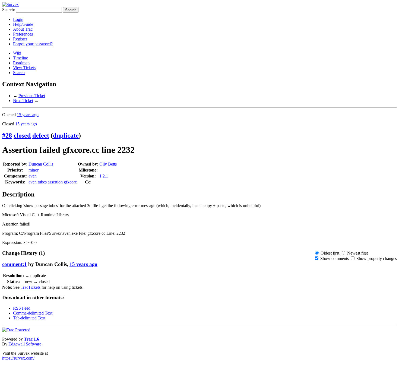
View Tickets (24, 67)
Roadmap (21, 63)
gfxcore (70, 182)
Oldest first (330, 253)
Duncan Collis (40, 164)
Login (18, 19)
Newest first (357, 253)
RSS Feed (21, 308)
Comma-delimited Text (32, 313)
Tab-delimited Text (29, 318)
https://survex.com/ (18, 358)
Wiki (17, 53)
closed (22, 135)
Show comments (334, 258)
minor (33, 170)
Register (20, 39)
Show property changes (376, 258)
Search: (8, 9)
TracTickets (30, 287)
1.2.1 (103, 176)
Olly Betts (108, 164)
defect (40, 135)
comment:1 (14, 264)
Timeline (20, 58)
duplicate (66, 135)
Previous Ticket (31, 95)
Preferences (23, 34)
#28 (7, 135)
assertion (55, 182)
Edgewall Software (24, 344)
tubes (42, 182)
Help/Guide (23, 24)
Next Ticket (23, 100)
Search (19, 72)
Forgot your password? (33, 44)
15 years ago (28, 114)
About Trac (23, 29)
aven (32, 176)
